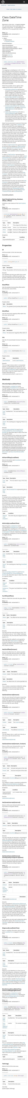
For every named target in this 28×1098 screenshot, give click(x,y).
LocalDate (4, 481)
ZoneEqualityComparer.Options (5, 889)
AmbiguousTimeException (5, 590)
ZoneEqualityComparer (18, 188)
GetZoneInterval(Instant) (8, 798)
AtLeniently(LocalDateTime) (12, 97)
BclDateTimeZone (10, 41)
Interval (5, 825)
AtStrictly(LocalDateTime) (11, 89)
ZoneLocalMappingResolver (12, 996)
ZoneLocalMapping (10, 113)
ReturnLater (5, 452)
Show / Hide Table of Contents (14, 9)
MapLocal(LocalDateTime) (11, 112)
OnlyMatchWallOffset (9, 906)
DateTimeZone (11, 5)
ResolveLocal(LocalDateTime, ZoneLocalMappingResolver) (12, 431)
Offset (4, 229)
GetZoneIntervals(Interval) (8, 739)
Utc (20, 151)
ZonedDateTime (14, 388)
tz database (19, 124)
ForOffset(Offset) (18, 191)
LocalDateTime (14, 386)
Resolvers (15, 1047)
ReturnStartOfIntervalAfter (17, 452)
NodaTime (3, 5)
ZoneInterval (6, 729)
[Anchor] (1, 195)
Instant (4, 674)
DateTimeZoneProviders (17, 148)
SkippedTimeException (5, 517)
